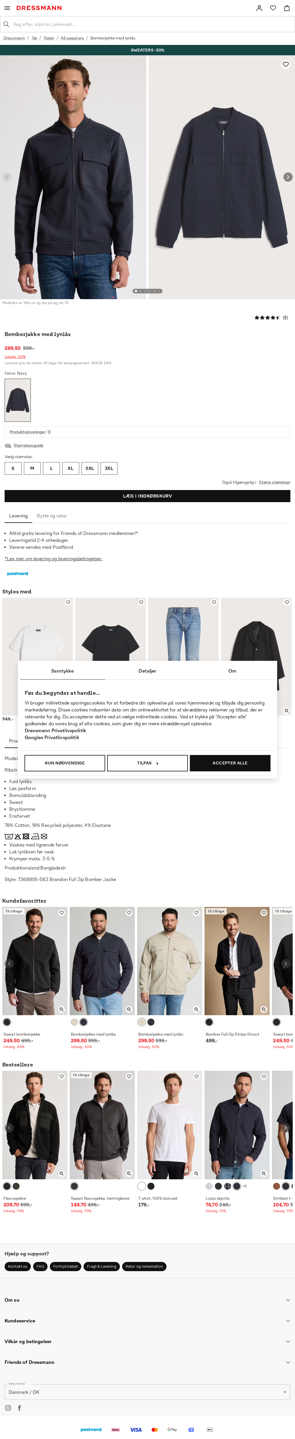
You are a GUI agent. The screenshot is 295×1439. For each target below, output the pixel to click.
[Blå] (285, 1186)
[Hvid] (141, 1186)
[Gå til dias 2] (140, 291)
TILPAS (144, 763)
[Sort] (6, 1022)
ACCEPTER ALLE (230, 763)
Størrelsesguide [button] (29, 445)
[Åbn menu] (7, 8)
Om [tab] (232, 671)
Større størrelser (274, 482)
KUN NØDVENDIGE (65, 763)
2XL (90, 468)
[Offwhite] (74, 1022)
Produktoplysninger (28, 432)
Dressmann (14, 38)
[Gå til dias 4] (150, 291)
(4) (285, 317)
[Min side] (259, 8)
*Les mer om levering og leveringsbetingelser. (54, 558)
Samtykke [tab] (62, 671)
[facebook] (19, 1407)
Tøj (34, 38)
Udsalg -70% (13, 1211)
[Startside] (40, 8)
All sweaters (72, 38)
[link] (259, 8)
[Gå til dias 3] (145, 291)
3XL (109, 468)
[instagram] (8, 1407)
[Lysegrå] (209, 1186)
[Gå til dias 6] (159, 291)
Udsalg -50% (15, 357)
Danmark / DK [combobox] (24, 1392)
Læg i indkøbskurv (147, 495)
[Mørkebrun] (276, 1186)
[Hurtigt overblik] (287, 710)
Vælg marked (16, 1383)
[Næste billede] (288, 177)
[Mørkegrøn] (16, 1186)
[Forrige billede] (7, 177)
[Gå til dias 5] (154, 291)
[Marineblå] (236, 1186)
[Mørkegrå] (74, 1186)
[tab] (18, 516)
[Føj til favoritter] (285, 64)
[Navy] (18, 400)
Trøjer (49, 38)
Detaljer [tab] (147, 671)
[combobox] (152, 24)
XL (70, 468)
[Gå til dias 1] (136, 291)
